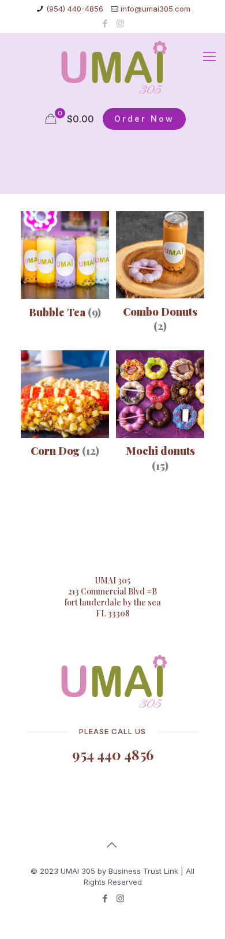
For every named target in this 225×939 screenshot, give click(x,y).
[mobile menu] (209, 56)
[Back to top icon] (112, 845)
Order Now (144, 119)
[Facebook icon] (105, 23)
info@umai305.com (155, 8)
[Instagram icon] (120, 23)
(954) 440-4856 (74, 8)
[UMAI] (112, 67)
